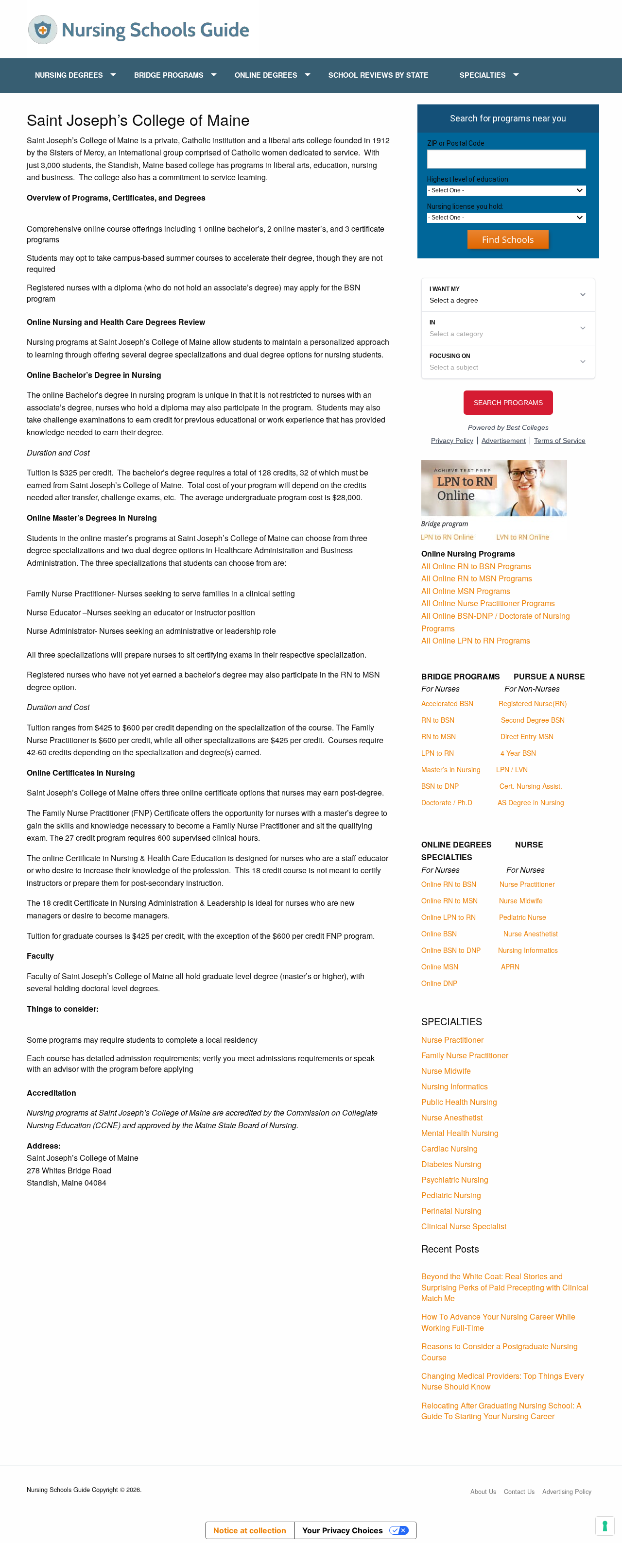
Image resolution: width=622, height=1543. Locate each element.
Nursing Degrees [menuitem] (69, 75)
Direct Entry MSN (527, 736)
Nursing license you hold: (465, 206)
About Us (483, 1491)
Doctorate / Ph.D (446, 802)
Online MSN (439, 966)
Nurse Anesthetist (530, 933)
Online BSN (439, 933)
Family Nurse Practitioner (464, 1055)
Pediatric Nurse (522, 917)
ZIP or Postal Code (455, 143)
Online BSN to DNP (451, 950)
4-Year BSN (518, 753)
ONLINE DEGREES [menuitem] (266, 75)
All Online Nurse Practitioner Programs (488, 603)
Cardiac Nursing (449, 1148)
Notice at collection (249, 1530)
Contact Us (519, 1491)
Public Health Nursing (459, 1101)
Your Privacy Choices (342, 1530)
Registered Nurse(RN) (533, 703)
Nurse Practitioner (527, 884)
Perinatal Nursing (451, 1210)
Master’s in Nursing (451, 769)
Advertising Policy (566, 1491)
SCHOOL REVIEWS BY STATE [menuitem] (378, 75)
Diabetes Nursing (451, 1164)
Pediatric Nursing (451, 1195)
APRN (510, 966)
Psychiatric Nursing (454, 1179)
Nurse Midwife (521, 900)
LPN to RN (437, 753)
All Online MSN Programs (465, 590)
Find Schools (508, 239)
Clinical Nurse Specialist (463, 1226)
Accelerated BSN (447, 703)
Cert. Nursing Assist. (531, 786)
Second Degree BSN (533, 720)
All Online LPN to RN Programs (475, 640)
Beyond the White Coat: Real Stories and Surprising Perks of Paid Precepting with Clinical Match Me (504, 1287)
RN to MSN (438, 736)
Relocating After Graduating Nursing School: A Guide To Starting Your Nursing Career (501, 1411)
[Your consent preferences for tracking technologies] (605, 1526)
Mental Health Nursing (460, 1132)
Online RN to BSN (448, 884)
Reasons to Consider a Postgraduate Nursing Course (499, 1351)
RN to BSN (437, 720)
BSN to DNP (440, 786)
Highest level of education (467, 179)
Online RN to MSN (449, 900)
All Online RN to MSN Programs (476, 578)
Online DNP (439, 983)
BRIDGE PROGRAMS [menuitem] (169, 75)
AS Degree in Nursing (531, 802)
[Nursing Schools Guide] (143, 28)
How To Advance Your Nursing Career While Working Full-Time (498, 1322)
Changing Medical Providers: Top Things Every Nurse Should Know (502, 1381)
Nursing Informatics (528, 950)
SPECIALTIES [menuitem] (483, 75)
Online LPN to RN (448, 917)
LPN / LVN (512, 769)
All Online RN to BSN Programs (476, 566)
